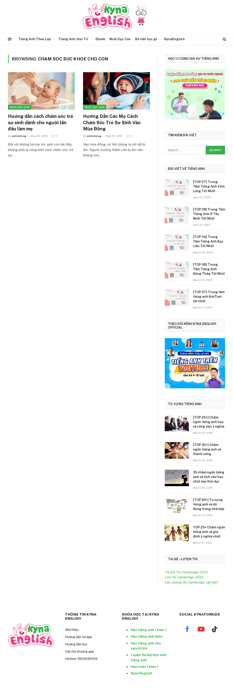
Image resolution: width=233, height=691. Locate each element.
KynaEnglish (174, 39)
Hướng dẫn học (76, 644)
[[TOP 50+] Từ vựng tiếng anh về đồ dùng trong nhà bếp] (177, 505)
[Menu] (10, 39)
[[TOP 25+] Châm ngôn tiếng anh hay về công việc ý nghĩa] (177, 423)
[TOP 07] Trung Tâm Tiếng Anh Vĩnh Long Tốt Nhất (209, 186)
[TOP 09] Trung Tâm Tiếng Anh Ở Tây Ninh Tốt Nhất (209, 214)
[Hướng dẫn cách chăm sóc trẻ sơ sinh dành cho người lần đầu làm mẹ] (41, 91)
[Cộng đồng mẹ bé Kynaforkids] (107, 16)
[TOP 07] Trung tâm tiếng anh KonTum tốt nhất (209, 296)
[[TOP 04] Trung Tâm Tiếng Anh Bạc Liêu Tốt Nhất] (177, 242)
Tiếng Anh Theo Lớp (34, 39)
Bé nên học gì (146, 39)
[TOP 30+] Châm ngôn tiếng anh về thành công (207, 449)
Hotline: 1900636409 (81, 659)
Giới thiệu (72, 630)
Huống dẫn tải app (78, 637)
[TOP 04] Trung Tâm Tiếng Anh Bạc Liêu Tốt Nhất (208, 241)
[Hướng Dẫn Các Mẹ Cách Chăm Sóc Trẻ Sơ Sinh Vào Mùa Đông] (116, 91)
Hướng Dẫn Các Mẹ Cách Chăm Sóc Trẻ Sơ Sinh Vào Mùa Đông (112, 122)
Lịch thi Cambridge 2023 (184, 577)
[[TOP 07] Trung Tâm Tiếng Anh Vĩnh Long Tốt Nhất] (177, 187)
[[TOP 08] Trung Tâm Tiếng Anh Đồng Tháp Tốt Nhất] (177, 270)
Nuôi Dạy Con (120, 39)
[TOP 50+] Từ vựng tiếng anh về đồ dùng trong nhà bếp (208, 504)
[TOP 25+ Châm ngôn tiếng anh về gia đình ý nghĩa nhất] (177, 533)
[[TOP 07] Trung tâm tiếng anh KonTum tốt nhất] (177, 297)
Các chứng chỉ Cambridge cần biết (191, 582)
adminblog (19, 136)
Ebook (100, 39)
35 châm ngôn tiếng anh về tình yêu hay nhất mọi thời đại (208, 477)
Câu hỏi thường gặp (79, 651)
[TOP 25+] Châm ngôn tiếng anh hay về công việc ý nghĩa (208, 422)
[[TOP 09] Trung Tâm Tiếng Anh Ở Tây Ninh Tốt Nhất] (177, 215)
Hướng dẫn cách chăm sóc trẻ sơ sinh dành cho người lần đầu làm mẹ (40, 122)
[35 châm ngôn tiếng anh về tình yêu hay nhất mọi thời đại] (177, 478)
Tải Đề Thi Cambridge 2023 (186, 572)
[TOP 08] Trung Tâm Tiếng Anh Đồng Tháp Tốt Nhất (209, 269)
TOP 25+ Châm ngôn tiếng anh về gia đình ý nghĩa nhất (209, 531)
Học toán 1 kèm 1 (144, 667)
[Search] (224, 39)
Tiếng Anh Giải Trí (73, 39)
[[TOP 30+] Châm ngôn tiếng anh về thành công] (177, 450)
